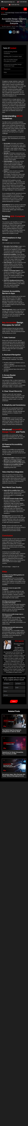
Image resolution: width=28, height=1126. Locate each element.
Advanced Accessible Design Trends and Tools (13, 65)
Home (2, 12)
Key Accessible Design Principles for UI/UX (11, 60)
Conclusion (7, 69)
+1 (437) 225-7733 (14, 4)
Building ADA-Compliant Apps (13, 56)
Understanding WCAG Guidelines (10, 52)
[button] (14, 701)
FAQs (5, 72)
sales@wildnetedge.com (9, 1)
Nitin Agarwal (7, 26)
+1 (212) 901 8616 (23, 1)
